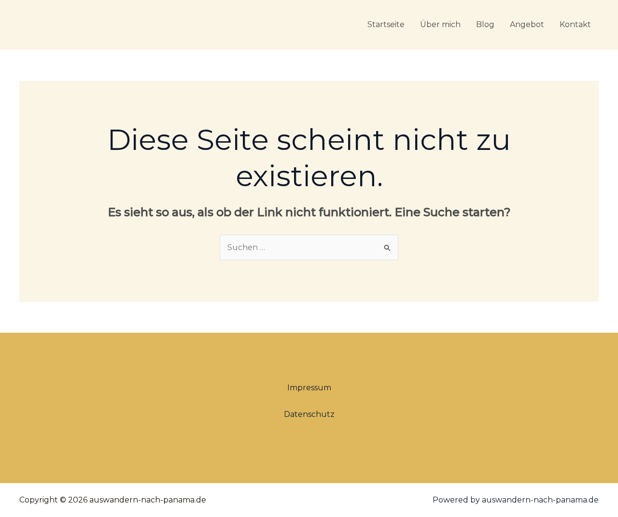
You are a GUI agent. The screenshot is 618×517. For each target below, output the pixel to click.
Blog (485, 24)
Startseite (386, 24)
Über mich (440, 24)
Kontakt (575, 24)
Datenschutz (309, 414)
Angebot (527, 24)
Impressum (309, 387)
